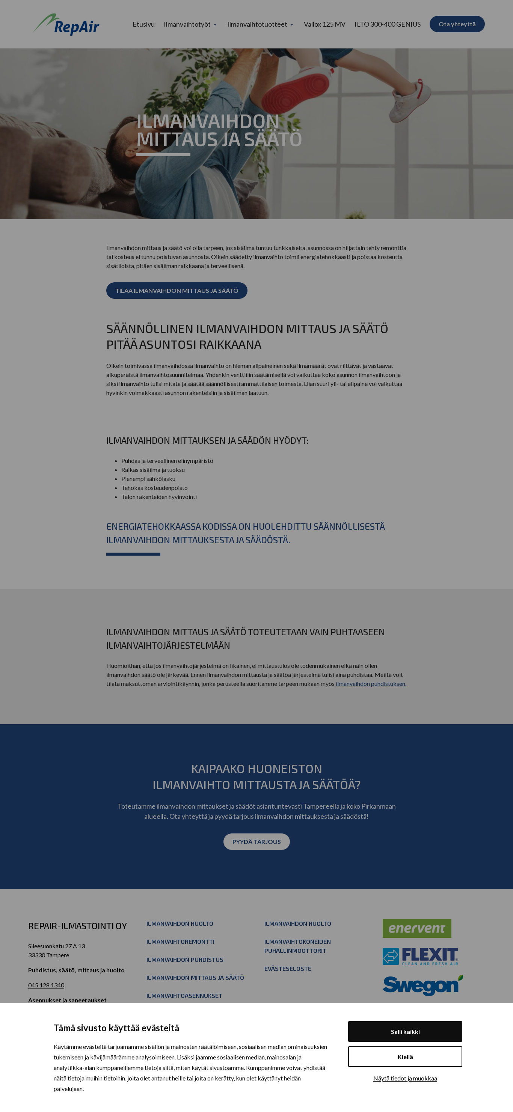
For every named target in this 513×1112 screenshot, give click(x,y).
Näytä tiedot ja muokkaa (405, 1078)
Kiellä (405, 1056)
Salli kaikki (405, 1031)
